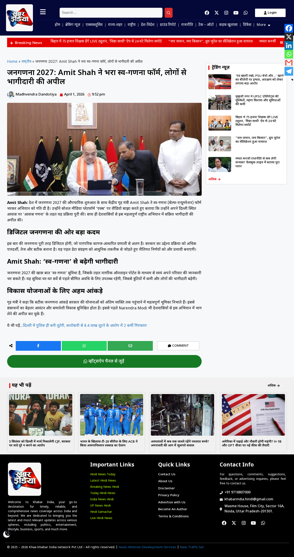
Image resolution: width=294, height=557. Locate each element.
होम (57, 25)
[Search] (169, 13)
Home (12, 61)
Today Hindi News (102, 493)
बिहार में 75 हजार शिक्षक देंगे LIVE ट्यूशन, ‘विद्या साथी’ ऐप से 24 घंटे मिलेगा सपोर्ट (82, 41)
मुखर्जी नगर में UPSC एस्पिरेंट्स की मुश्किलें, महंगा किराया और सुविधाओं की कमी (257, 100)
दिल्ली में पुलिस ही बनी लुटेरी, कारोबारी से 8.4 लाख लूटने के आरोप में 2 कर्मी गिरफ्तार (85, 325)
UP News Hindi (100, 506)
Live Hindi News (101, 518)
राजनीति (187, 25)
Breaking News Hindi (104, 487)
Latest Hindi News (103, 481)
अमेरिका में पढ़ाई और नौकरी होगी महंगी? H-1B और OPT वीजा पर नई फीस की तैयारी (252, 444)
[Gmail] (289, 62)
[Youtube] (235, 12)
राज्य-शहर (115, 25)
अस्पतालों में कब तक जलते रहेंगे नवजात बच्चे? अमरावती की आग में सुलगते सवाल (180, 444)
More (261, 25)
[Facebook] (206, 12)
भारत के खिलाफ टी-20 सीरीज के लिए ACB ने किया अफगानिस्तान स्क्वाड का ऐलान (109, 444)
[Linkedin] (289, 45)
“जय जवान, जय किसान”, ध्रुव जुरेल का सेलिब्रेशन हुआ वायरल (186, 41)
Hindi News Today (102, 475)
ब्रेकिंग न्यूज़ (72, 25)
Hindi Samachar (101, 512)
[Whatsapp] (245, 12)
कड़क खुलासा (228, 25)
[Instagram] (226, 12)
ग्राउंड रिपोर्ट (168, 25)
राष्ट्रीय (132, 25)
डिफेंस (247, 25)
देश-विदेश (148, 25)
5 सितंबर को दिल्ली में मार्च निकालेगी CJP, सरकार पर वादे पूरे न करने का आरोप (39, 444)
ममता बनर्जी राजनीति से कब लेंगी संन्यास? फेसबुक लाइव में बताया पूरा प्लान (257, 163)
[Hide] (292, 79)
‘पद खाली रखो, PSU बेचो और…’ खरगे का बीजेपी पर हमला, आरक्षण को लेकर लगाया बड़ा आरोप (259, 80)
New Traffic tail (192, 547)
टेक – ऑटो (206, 25)
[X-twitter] (216, 12)
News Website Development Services (147, 547)
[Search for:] (111, 13)
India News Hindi (102, 500)
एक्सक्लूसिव (94, 25)
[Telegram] (289, 71)
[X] (289, 37)
